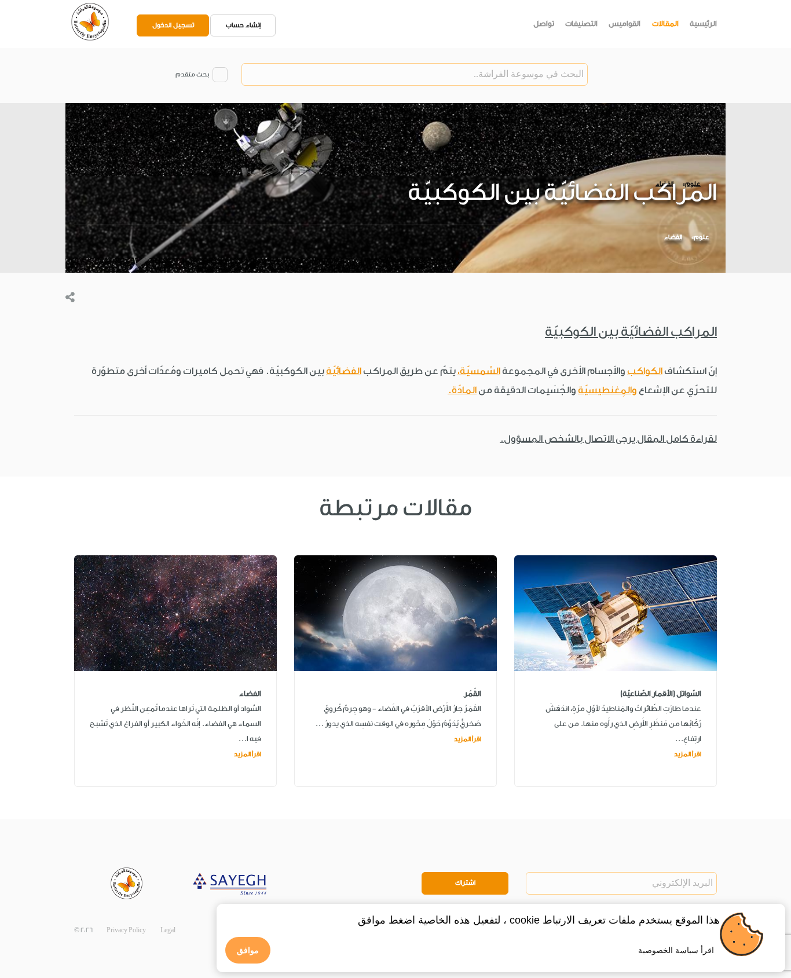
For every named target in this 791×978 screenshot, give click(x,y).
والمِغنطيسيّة (607, 389)
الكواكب (644, 370)
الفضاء (673, 237)
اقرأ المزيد (687, 754)
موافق (248, 950)
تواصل (543, 23)
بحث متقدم (192, 74)
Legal (167, 930)
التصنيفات (581, 23)
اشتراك (465, 883)
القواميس (624, 23)
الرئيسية (703, 23)
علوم (701, 237)
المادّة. (462, 389)
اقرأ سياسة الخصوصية (676, 950)
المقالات (665, 23)
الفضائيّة (343, 370)
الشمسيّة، (478, 370)
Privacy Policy (126, 930)
